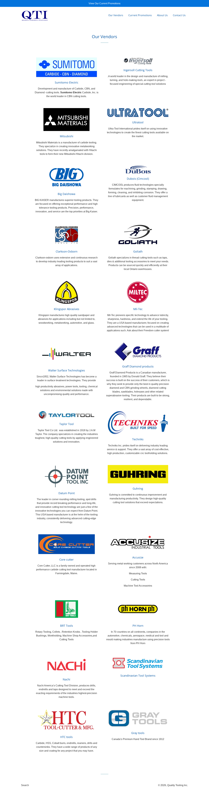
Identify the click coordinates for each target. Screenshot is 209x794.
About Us (162, 15)
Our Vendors (115, 15)
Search (25, 785)
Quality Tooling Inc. (177, 785)
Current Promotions (140, 15)
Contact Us (179, 15)
